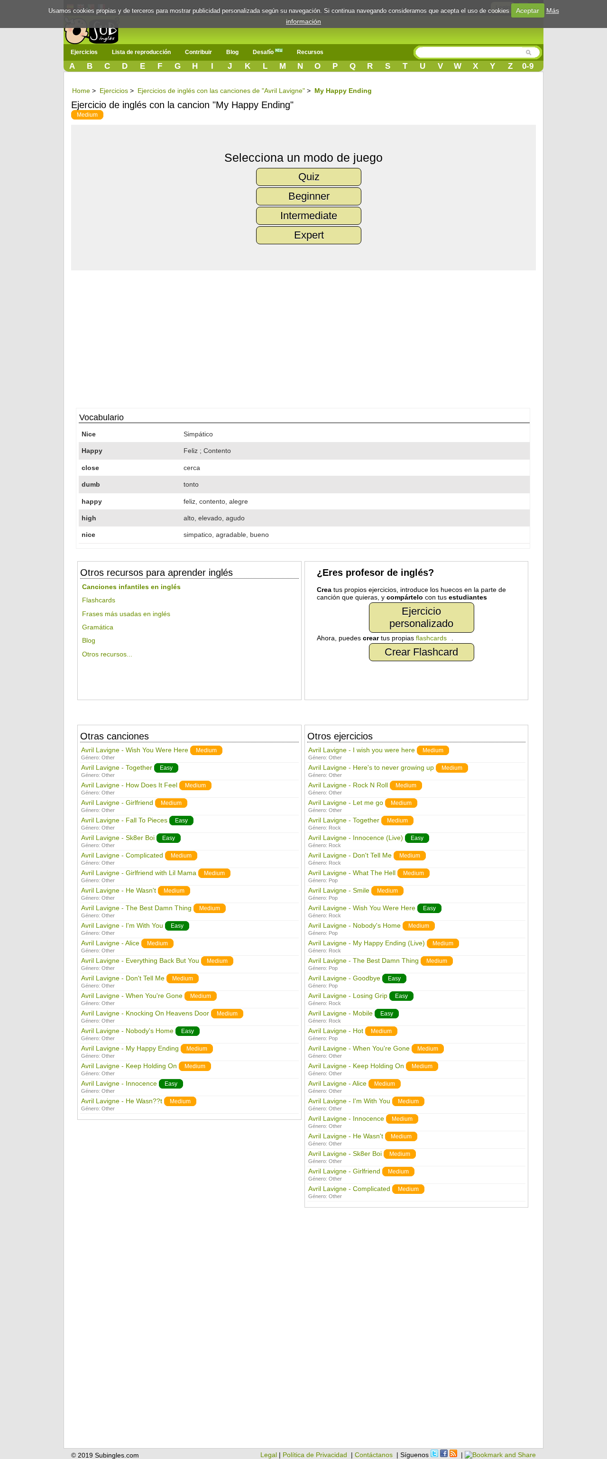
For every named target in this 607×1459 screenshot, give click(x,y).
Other (108, 757)
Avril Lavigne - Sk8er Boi (118, 837)
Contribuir (198, 52)
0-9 (527, 66)
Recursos (310, 52)
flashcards (431, 638)
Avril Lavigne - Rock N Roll (348, 785)
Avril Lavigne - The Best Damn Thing (136, 908)
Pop (333, 880)
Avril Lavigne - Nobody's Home (127, 1030)
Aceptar (527, 10)
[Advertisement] (308, 336)
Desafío (264, 52)
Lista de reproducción (141, 52)
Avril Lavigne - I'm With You (122, 925)
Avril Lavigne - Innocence (119, 1083)
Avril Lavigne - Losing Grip (347, 995)
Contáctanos (374, 1455)
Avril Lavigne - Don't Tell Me (123, 978)
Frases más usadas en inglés (126, 614)
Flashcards (98, 600)
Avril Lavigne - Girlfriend (117, 802)
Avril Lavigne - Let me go (345, 802)
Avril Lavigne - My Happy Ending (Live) (366, 943)
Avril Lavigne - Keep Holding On (129, 1066)
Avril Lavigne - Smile (338, 890)
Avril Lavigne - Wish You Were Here (134, 750)
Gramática (97, 627)
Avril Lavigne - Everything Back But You (140, 960)
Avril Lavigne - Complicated (122, 855)
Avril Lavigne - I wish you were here (361, 750)
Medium (87, 114)
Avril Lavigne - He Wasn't (118, 890)
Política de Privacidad (315, 1455)
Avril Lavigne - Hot (335, 1030)
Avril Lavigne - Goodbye (344, 978)
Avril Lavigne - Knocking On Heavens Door (145, 1013)
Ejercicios (84, 52)
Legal (268, 1455)
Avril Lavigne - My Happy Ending (130, 1048)
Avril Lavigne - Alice (110, 943)
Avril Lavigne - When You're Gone (132, 995)
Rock (335, 828)
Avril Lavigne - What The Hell (351, 873)
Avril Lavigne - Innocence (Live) (355, 837)
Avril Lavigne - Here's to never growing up (371, 767)
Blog (232, 52)
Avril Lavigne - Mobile (340, 1013)
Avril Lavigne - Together (116, 767)
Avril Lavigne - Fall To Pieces (124, 820)
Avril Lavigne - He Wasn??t (121, 1101)
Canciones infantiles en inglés (131, 587)
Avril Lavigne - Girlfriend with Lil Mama (138, 873)
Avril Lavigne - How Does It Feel (129, 785)
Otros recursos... (107, 654)
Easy (166, 768)
